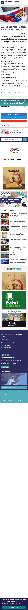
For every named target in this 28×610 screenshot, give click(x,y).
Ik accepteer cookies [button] (14, 607)
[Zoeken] (25, 139)
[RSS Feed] (8, 355)
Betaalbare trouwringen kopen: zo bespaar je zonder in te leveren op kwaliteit (19, 234)
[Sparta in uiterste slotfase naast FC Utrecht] (4, 255)
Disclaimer (4, 394)
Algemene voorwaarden (7, 391)
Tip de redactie (15, 121)
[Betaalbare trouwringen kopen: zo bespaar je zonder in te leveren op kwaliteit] (4, 235)
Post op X (15, 117)
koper (3, 89)
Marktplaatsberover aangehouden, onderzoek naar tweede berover (17, 132)
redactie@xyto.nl (7, 347)
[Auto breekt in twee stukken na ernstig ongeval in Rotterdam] (4, 222)
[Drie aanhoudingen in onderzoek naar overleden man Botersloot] (4, 228)
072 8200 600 (6, 345)
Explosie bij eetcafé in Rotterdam (18, 239)
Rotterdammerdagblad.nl (12, 1)
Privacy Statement (6, 397)
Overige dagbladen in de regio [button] (9, 387)
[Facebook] (2, 355)
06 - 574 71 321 (20, 107)
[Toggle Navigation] (25, 2)
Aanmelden (5, 367)
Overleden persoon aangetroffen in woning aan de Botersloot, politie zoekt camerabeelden (18, 261)
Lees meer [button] (17, 603)
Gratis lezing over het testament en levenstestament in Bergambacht (18, 215)
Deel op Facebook (15, 114)
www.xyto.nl (6, 349)
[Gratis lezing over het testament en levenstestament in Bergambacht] (4, 216)
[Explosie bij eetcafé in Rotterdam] (4, 241)
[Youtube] (5, 355)
